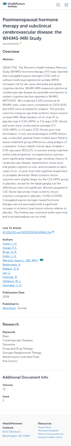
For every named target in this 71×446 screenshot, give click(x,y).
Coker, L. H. (10, 243)
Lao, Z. (7, 273)
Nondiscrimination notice (50, 437)
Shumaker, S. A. (12, 285)
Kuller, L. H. (10, 256)
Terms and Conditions (48, 430)
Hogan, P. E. (10, 247)
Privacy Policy (44, 427)
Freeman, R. (10, 277)
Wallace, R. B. (11, 268)
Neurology (9, 308)
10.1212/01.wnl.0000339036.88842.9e (27, 232)
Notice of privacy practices (50, 434)
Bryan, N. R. (10, 252)
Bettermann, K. (12, 264)
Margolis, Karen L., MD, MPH (20, 260)
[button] (58, 5)
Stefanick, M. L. (12, 281)
